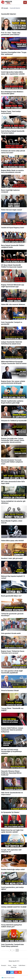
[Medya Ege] (6, 2)
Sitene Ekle (13, 967)
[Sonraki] (17, 950)
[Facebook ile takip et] (8, 972)
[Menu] (25, 2)
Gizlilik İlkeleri (22, 965)
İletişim (15, 965)
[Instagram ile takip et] (16, 972)
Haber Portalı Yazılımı (9, 977)
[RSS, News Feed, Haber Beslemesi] (20, 972)
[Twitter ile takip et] (12, 972)
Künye (9, 965)
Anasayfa (3, 965)
